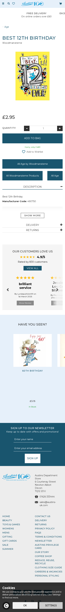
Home (6, 516)
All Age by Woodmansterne (32, 164)
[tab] (32, 187)
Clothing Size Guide (48, 567)
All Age (55, 175)
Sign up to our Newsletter (32, 430)
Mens (5, 532)
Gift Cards (9, 540)
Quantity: (9, 128)
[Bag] (60, 3)
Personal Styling (47, 575)
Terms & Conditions (48, 536)
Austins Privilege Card (47, 546)
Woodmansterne (12, 42)
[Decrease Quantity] (27, 128)
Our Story (42, 552)
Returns (41, 524)
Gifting (7, 536)
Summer (7, 549)
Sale (5, 544)
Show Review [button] (25, 303)
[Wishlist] (14, 4)
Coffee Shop (43, 556)
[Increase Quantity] (60, 128)
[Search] (8, 3)
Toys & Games (11, 524)
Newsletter (43, 540)
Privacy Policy (45, 528)
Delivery (41, 520)
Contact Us (42, 516)
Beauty (7, 520)
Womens (8, 528)
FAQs (38, 532)
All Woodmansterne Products (22, 175)
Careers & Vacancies (48, 571)
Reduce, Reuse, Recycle (45, 562)
